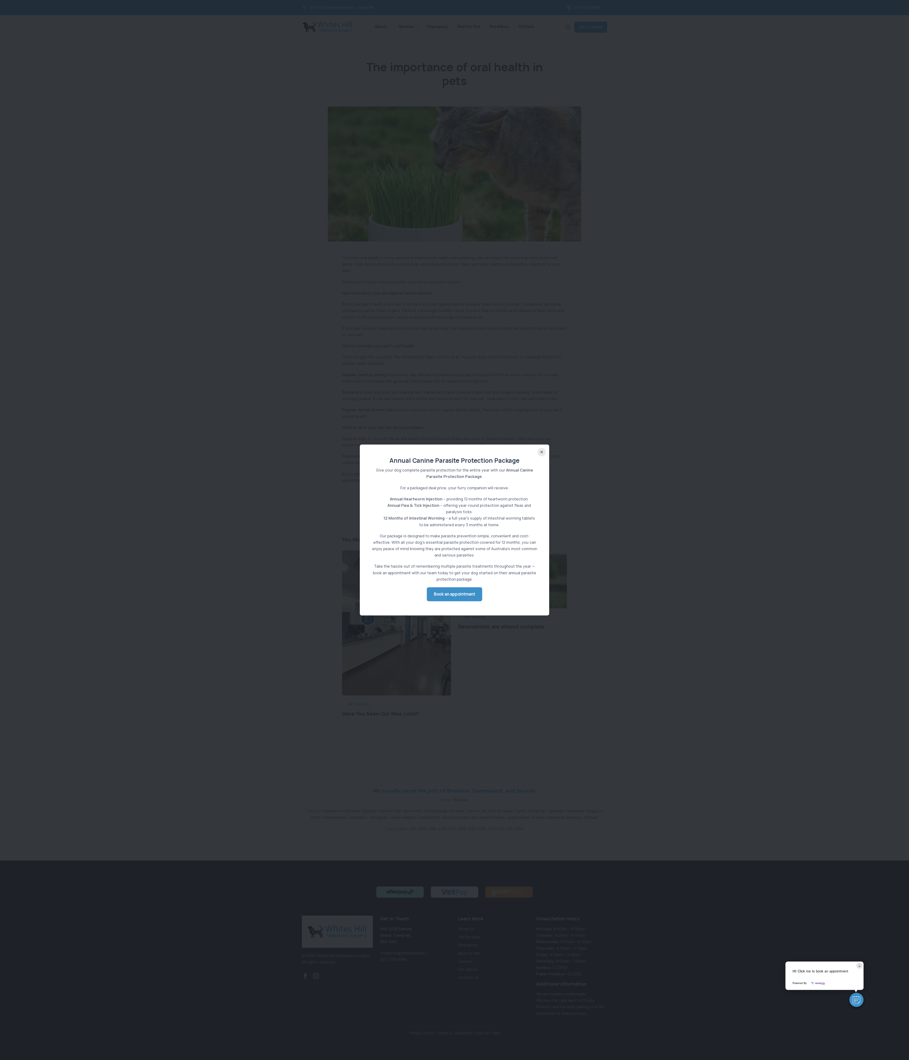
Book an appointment (454, 594)
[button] (856, 1000)
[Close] (541, 452)
